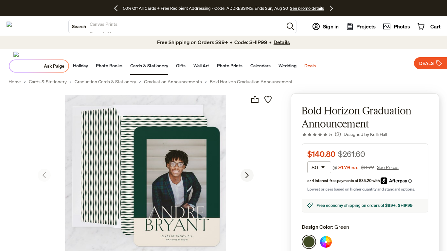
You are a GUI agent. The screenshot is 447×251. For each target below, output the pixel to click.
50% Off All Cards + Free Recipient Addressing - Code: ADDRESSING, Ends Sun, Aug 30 (205, 8)
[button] (290, 26)
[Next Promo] (331, 8)
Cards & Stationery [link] (48, 81)
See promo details (307, 8)
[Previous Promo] (118, 8)
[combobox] (176, 26)
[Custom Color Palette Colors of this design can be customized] (326, 242)
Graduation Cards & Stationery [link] (105, 81)
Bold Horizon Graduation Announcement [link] (251, 81)
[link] (321, 134)
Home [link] (15, 81)
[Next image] (247, 175)
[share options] (255, 99)
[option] (309, 242)
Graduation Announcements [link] (173, 81)
